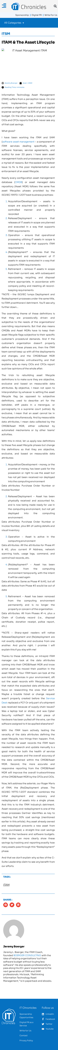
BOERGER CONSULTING (27, 955)
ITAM (6, 885)
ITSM (6, 34)
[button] (55, 6)
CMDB (18, 182)
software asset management (18, 141)
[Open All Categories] (23, 23)
